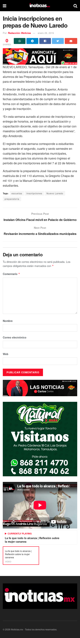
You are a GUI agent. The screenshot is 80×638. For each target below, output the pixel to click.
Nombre (8, 321)
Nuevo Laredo (55, 193)
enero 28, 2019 (46, 33)
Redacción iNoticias (19, 33)
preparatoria (12, 198)
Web (5, 354)
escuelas (17, 193)
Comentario (11, 274)
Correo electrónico (14, 337)
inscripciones (34, 193)
